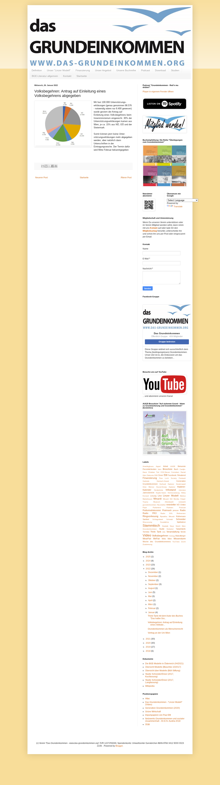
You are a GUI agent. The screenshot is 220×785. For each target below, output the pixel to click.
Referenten (181, 513)
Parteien (170, 507)
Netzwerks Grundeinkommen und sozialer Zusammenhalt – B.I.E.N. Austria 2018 (164, 719)
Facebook (172, 475)
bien (159, 469)
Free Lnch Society (168, 478)
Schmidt (169, 519)
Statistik (165, 526)
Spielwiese (181, 522)
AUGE (172, 466)
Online (183, 505)
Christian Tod (153, 472)
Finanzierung (83, 70)
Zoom (183, 542)
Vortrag (172, 536)
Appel (158, 466)
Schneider (181, 519)
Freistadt (182, 478)
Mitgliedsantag (150, 231)
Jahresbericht (148, 493)
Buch (176, 469)
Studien (175, 70)
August (151, 588)
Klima (183, 493)
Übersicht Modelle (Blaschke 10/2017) (163, 667)
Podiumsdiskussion (152, 510)
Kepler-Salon (161, 493)
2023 (148, 565)
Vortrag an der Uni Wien (159, 633)
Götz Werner (148, 487)
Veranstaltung (173, 532)
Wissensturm (180, 538)
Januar (151, 612)
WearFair (147, 538)
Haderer (172, 487)
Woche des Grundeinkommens (157, 542)
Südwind (170, 529)
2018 (148, 651)
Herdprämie (158, 490)
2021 (148, 639)
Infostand (171, 489)
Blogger (119, 746)
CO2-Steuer (165, 472)
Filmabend (181, 475)
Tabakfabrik (181, 529)
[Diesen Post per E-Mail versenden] (43, 166)
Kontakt (67, 76)
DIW (156, 475)
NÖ (178, 505)
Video (147, 535)
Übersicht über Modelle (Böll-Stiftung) (162, 670)
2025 (148, 556)
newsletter (171, 504)
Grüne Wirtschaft (153, 711)
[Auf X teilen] (49, 166)
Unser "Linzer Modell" (58, 70)
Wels (164, 539)
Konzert (146, 496)
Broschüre (167, 469)
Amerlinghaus (148, 466)
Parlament (157, 507)
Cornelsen (175, 472)
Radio (183, 510)
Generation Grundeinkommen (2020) (162, 708)
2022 (148, 568)
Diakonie (150, 475)
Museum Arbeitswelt (163, 502)
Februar (152, 608)
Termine (146, 532)
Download (160, 70)
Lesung (153, 496)
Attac (147, 698)
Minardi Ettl (167, 499)
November (153, 576)
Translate (178, 206)
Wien (170, 539)
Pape (145, 507)
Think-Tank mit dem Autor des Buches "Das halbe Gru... (165, 617)
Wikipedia (150, 686)
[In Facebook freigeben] (52, 166)
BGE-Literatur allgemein (45, 76)
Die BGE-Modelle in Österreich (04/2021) (164, 663)
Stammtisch (151, 525)
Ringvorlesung (150, 516)
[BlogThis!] (46, 166)
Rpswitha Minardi (167, 516)
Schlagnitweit (157, 519)
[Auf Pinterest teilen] (56, 166)
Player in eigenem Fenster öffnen (158, 91)
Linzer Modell (170, 495)
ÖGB (147, 724)
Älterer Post (126, 177)
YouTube (176, 542)
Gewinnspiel (181, 484)
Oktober (152, 580)
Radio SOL (167, 513)
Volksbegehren (160, 535)
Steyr (172, 526)
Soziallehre (164, 522)
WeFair (156, 538)
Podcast (145, 70)
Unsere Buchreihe (126, 70)
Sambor (146, 519)
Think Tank (155, 532)
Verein (183, 532)
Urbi (163, 532)
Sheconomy (147, 522)
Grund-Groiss (161, 487)
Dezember (153, 572)
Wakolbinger (180, 536)
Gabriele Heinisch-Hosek (156, 481)
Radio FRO (150, 513)
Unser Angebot (103, 70)
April (150, 600)
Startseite (81, 76)
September (153, 584)
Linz (160, 496)
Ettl (165, 475)
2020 (148, 643)
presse (176, 510)
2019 (148, 647)
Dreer (160, 475)
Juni (150, 592)
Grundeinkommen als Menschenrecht (165, 629)
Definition (37, 70)
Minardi (157, 498)
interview (182, 490)
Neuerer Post (41, 177)
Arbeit (165, 466)
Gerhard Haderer (167, 484)
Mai (150, 596)
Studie (161, 529)
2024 (148, 561)
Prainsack (167, 510)
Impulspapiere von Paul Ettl (158, 715)
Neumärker (161, 505)
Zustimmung (147, 544)
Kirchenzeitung (174, 493)
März (150, 604)
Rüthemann (181, 516)
